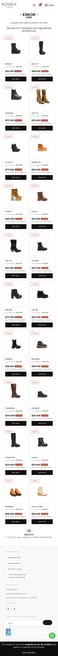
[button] (34, 5)
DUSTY (35, 64)
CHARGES (10, 408)
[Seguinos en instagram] (8, 609)
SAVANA (9, 113)
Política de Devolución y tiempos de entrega (17, 576)
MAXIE (8, 64)
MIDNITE (36, 162)
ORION (8, 310)
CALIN (35, 310)
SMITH (35, 113)
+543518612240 (12, 590)
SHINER (35, 408)
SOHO (35, 211)
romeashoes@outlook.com (16, 594)
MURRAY (36, 359)
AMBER (9, 359)
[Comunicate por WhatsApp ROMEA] (52, 636)
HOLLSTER (37, 507)
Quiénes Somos (14, 563)
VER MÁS (16, 79)
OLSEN (35, 261)
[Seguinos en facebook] (14, 609)
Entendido (29, 653)
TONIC (8, 211)
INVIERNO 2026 (14, 558)
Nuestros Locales (15, 569)
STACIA (9, 162)
